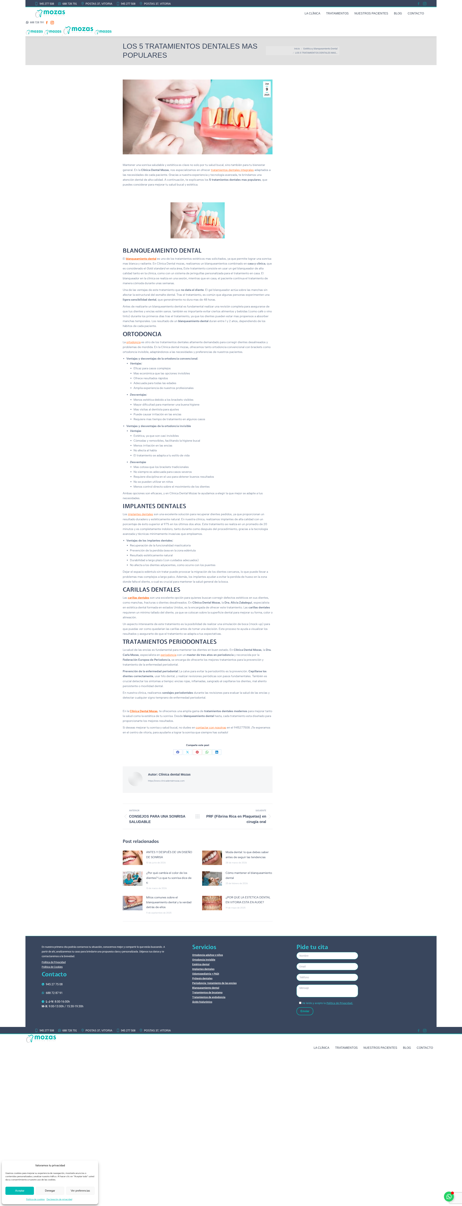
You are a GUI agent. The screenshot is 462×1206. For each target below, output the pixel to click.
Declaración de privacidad (59, 1199)
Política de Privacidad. (339, 1003)
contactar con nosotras (211, 727)
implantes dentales (140, 514)
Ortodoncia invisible (203, 959)
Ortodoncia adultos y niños (207, 955)
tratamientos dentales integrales (232, 170)
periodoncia (168, 655)
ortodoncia (133, 342)
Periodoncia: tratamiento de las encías (214, 983)
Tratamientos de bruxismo (207, 992)
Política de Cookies (52, 966)
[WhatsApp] (207, 752)
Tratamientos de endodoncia (208, 997)
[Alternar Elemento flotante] (449, 1196)
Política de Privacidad (54, 962)
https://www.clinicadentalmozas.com (166, 781)
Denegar (50, 1190)
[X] (187, 752)
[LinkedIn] (216, 752)
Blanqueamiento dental (205, 987)
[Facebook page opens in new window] (418, 3)
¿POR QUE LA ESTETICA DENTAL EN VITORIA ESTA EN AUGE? (248, 900)
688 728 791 (69, 3)
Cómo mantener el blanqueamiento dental (249, 875)
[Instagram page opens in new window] (425, 3)
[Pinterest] (197, 752)
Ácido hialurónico (202, 1001)
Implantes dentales (203, 969)
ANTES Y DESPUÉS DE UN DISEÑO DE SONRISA (169, 854)
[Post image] (133, 858)
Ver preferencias (80, 1190)
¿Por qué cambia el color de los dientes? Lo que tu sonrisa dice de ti (168, 877)
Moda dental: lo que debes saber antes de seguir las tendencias (247, 854)
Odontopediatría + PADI (205, 973)
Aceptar (19, 1190)
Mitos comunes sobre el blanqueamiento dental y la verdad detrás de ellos (168, 902)
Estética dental (201, 964)
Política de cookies (35, 1199)
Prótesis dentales (202, 978)
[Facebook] (177, 752)
